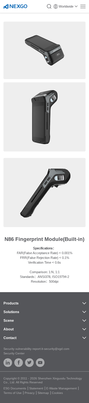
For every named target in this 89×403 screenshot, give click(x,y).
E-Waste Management (61, 388)
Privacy (30, 393)
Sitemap (43, 393)
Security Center (14, 353)
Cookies (57, 393)
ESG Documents (14, 388)
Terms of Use (12, 393)
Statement (36, 388)
